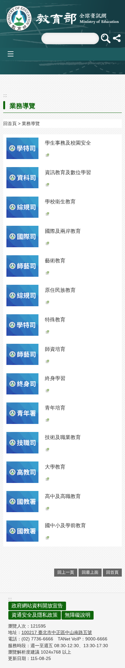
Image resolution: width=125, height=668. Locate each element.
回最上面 (90, 572)
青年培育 (55, 407)
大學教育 (55, 466)
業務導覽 (31, 123)
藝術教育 (55, 260)
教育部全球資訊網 (62, 18)
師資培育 (55, 349)
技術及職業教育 (63, 437)
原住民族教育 (60, 290)
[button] (105, 38)
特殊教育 (55, 319)
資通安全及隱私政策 (35, 615)
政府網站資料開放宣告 (37, 605)
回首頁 (10, 123)
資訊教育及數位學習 (68, 172)
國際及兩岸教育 (63, 231)
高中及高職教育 (63, 496)
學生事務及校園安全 (68, 143)
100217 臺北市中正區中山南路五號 (56, 632)
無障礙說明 (77, 615)
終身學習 (55, 378)
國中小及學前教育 (65, 525)
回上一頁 (65, 572)
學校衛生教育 (60, 201)
